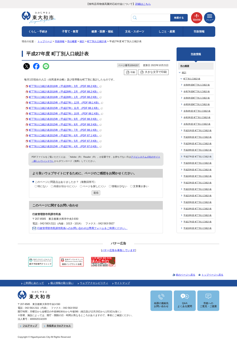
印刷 (133, 72)
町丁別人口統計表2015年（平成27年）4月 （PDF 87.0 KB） (64, 146)
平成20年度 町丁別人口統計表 (197, 202)
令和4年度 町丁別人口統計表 (196, 111)
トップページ (45, 41)
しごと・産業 (167, 31)
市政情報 (199, 31)
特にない (43, 186)
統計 (82, 41)
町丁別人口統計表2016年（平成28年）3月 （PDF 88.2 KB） (64, 86)
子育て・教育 (70, 31)
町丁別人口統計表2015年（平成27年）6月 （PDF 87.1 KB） (64, 135)
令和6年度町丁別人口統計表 (196, 98)
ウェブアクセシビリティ (94, 283)
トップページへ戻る (212, 274)
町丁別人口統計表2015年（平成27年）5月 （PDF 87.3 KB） (64, 141)
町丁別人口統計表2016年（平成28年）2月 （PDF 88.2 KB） (64, 91)
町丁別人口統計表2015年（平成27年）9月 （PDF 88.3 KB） (64, 119)
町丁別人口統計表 (97, 41)
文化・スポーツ (134, 31)
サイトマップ (122, 283)
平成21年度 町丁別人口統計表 (197, 195)
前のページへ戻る (185, 274)
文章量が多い (140, 186)
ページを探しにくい (94, 186)
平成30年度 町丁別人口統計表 (197, 137)
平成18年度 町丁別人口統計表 (197, 215)
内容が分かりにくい (65, 186)
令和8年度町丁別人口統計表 (196, 85)
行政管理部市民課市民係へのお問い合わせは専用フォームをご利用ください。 (82, 228)
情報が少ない (119, 186)
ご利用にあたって (33, 283)
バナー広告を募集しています (118, 250)
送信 (96, 192)
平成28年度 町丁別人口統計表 (197, 150)
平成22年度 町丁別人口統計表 (197, 189)
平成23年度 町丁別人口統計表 (197, 183)
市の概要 (72, 41)
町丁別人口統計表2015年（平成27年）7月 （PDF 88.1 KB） (64, 130)
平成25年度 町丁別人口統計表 (197, 169)
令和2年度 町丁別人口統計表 (196, 124)
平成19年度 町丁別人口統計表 (197, 208)
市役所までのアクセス (59, 325)
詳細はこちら (143, 4)
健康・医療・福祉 (102, 31)
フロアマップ (30, 325)
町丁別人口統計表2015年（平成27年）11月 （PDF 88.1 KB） (64, 108)
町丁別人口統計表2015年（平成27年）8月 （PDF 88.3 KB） (64, 124)
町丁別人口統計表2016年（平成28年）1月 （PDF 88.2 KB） (64, 97)
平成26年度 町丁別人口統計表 (197, 163)
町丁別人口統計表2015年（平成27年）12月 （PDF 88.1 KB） (64, 102)
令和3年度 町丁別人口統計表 (196, 117)
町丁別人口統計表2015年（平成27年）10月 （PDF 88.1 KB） (64, 113)
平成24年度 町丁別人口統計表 (197, 176)
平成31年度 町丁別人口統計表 (197, 130)
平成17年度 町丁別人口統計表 (197, 222)
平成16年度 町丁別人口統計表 (197, 228)
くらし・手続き (38, 31)
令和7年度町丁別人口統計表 (196, 91)
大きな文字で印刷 (156, 72)
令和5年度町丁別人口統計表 (196, 104)
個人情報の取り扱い (62, 283)
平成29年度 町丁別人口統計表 (197, 143)
